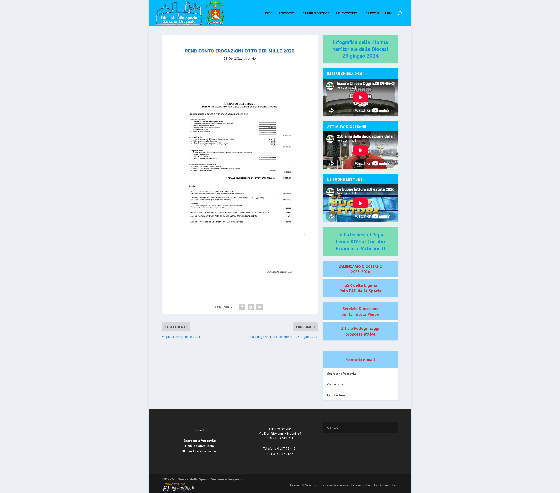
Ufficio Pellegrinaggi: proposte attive (360, 331)
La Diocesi (371, 13)
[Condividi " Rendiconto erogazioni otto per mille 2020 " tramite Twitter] (251, 307)
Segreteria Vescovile (341, 374)
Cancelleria (335, 384)
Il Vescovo (286, 13)
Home (267, 13)
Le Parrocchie (346, 13)
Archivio (250, 58)
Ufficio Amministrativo (199, 451)
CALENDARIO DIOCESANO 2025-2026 (360, 269)
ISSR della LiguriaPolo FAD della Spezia (361, 288)
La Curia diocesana (314, 13)
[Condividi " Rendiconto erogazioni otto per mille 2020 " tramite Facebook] (242, 307)
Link (388, 13)
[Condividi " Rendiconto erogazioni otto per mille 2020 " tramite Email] (259, 307)
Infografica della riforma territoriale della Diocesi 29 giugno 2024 (360, 49)
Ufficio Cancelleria (199, 446)
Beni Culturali (336, 395)
